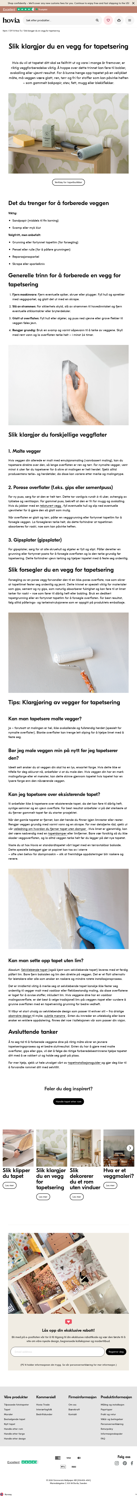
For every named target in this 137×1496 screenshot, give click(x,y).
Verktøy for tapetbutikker (68, 182)
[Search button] (97, 20)
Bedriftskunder (44, 1414)
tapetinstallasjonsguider (84, 1062)
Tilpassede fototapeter (16, 1404)
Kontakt (72, 1414)
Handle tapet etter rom (68, 1101)
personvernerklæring (82, 1364)
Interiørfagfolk (44, 1409)
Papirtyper (106, 1409)
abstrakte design (20, 1016)
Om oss (72, 1404)
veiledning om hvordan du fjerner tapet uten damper (50, 829)
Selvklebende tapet (34, 969)
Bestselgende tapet (14, 1419)
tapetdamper (57, 833)
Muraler (8, 1414)
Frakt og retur (108, 1414)
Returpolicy (107, 1428)
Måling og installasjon (112, 1404)
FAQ (103, 1438)
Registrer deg (116, 1351)
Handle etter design (15, 1438)
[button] (108, 20)
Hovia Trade (43, 1404)
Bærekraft (74, 1409)
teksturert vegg (51, 505)
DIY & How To (16, 30)
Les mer (9, 1185)
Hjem (5, 30)
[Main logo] (12, 20)
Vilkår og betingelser (112, 1419)
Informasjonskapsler (112, 1433)
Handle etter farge (14, 1433)
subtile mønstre (55, 1016)
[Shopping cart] (119, 20)
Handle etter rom (13, 1428)
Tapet (7, 1409)
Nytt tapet (9, 1424)
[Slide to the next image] (130, 1148)
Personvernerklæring (112, 1424)
